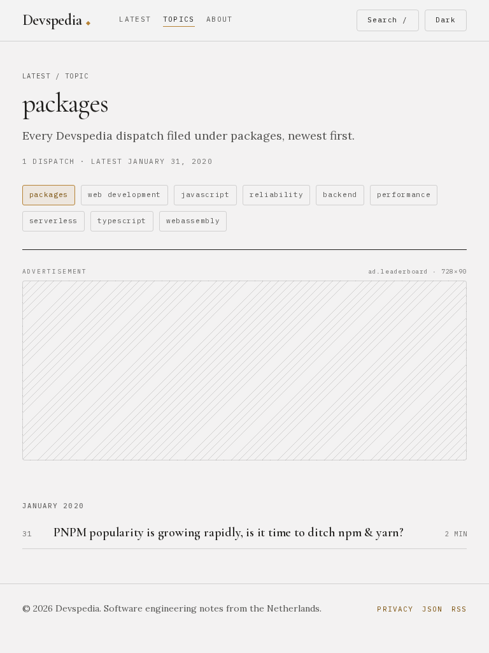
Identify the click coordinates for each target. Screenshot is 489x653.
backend (340, 194)
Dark (446, 19)
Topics (179, 19)
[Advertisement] (245, 370)
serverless (53, 220)
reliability (276, 194)
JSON (432, 609)
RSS (459, 609)
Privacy (395, 609)
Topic (77, 75)
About (219, 19)
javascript (205, 194)
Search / (387, 19)
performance (403, 194)
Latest (135, 19)
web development (124, 194)
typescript (121, 220)
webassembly (193, 220)
